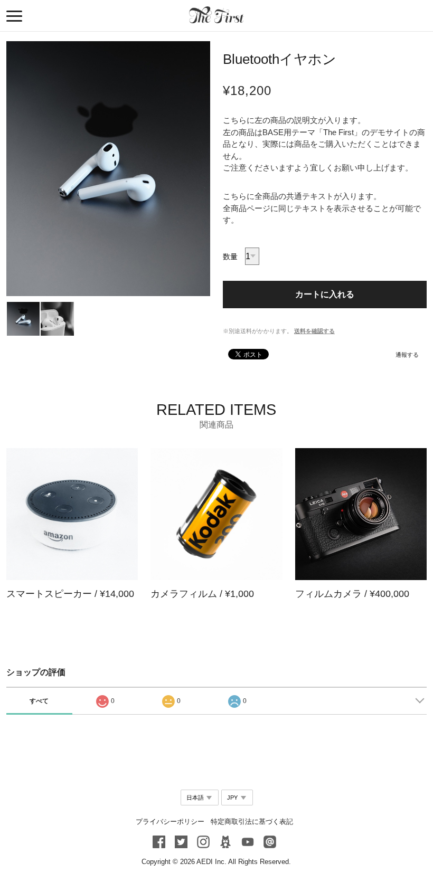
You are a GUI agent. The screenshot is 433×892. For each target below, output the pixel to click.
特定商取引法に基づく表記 (252, 821)
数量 (230, 256)
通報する (407, 355)
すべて (39, 701)
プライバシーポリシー (170, 821)
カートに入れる (324, 294)
